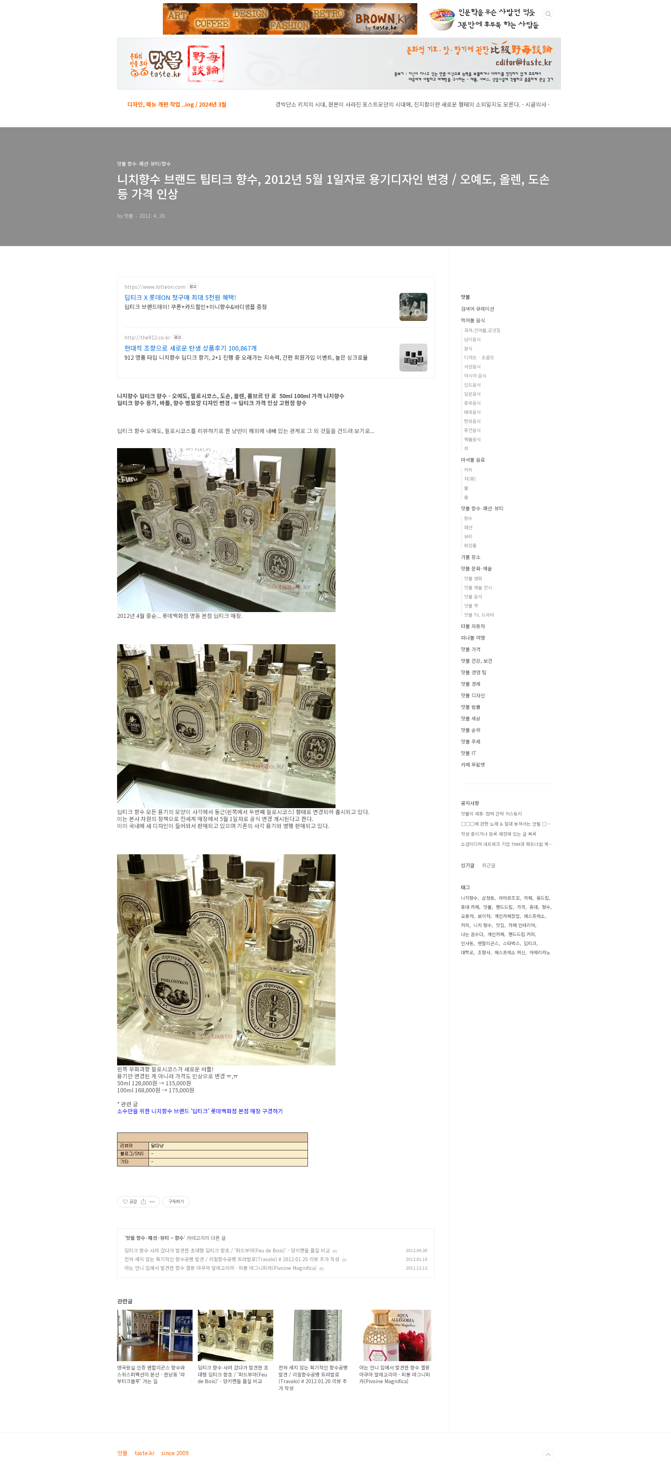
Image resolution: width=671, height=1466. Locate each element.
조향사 (484, 952)
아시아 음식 (475, 375)
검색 (548, 14)
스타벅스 (511, 943)
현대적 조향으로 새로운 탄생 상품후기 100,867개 (190, 348)
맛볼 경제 (471, 683)
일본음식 (472, 393)
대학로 (467, 952)
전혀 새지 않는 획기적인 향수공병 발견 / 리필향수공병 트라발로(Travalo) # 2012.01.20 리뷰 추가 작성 (231, 1259)
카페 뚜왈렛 (473, 764)
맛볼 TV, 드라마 (479, 614)
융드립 (542, 897)
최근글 (489, 865)
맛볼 (465, 296)
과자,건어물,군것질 (482, 330)
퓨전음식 (472, 430)
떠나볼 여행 (473, 637)
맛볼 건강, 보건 (476, 660)
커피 (468, 469)
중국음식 (472, 403)
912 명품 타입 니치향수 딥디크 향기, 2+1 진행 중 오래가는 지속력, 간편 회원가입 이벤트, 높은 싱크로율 (246, 357)
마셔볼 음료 (473, 459)
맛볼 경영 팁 (473, 672)
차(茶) (470, 478)
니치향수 (469, 897)
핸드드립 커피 (521, 934)
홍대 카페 (470, 907)
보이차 (484, 916)
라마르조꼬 (509, 897)
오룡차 (467, 916)
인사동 (467, 943)
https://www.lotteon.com (155, 287)
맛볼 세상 (471, 718)
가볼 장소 (471, 556)
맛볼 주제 (471, 741)
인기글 (468, 865)
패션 (468, 527)
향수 (179, 1237)
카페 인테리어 (521, 925)
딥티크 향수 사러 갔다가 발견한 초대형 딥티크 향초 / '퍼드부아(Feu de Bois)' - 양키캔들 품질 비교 (227, 1250)
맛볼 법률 (471, 706)
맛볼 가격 (471, 649)
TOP (548, 1454)
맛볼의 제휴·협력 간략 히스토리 (491, 813)
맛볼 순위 (471, 729)
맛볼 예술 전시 (478, 587)
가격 (521, 907)
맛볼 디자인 (473, 695)
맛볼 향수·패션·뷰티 (147, 1237)
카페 (528, 897)
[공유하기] (143, 1201)
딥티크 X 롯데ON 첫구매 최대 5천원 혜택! (180, 297)
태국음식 (472, 412)
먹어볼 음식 (473, 320)
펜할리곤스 (488, 943)
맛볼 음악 (473, 596)
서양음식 (472, 366)
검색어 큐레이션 (477, 308)
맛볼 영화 (473, 578)
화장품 (470, 545)
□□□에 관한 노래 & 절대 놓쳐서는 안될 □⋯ (506, 823)
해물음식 (472, 439)
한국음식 (472, 421)
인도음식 (472, 384)
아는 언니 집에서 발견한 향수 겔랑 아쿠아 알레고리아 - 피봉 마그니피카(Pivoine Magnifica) (220, 1267)
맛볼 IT (468, 752)
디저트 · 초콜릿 (479, 357)
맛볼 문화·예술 (476, 568)
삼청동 (488, 897)
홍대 (533, 907)
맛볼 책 (471, 605)
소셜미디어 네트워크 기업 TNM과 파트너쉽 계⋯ (507, 844)
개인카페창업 (507, 916)
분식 (468, 348)
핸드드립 (504, 907)
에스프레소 (534, 916)
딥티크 (530, 943)
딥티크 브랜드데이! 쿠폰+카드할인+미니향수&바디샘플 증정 (195, 306)
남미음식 (472, 339)
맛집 (500, 925)
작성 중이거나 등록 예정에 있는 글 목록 (498, 834)
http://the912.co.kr (147, 337)
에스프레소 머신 (510, 952)
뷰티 (468, 536)
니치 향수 (483, 925)
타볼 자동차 (473, 626)
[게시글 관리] (152, 1201)
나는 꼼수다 (472, 934)
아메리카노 (539, 952)
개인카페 (496, 934)
